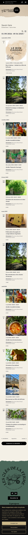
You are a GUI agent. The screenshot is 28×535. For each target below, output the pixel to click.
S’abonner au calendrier (13, 443)
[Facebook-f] (22, 2)
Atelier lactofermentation (13, 340)
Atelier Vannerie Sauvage (13, 167)
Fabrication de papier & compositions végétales (13, 232)
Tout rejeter (14, 531)
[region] (14, 520)
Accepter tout (14, 523)
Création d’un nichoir (12, 365)
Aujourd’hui (14, 438)
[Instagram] (25, 2)
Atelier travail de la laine (13, 140)
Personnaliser (14, 527)
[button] (16, 11)
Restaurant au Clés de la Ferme (15, 399)
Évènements (5, 27)
